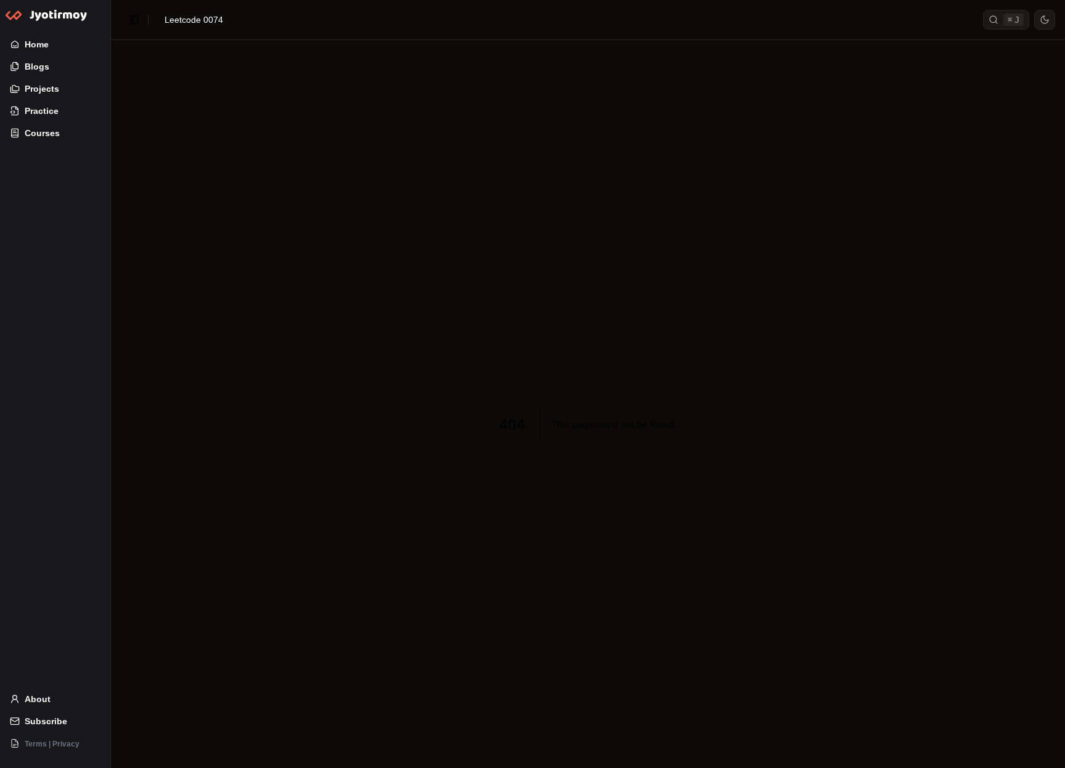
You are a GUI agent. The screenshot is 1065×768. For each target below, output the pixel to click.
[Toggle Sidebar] (110, 384)
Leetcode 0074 (194, 20)
